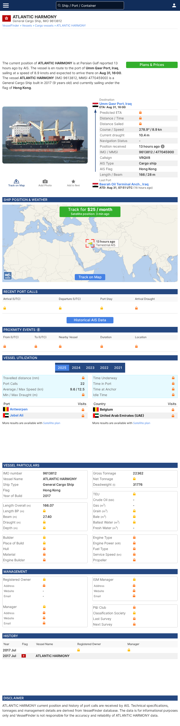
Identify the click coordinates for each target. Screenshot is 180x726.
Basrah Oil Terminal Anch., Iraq (124, 184)
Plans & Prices (152, 64)
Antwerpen (19, 409)
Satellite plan (51, 423)
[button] (174, 5)
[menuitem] (11, 25)
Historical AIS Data (90, 320)
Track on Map (90, 277)
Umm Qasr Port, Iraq (115, 104)
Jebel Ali (16, 415)
